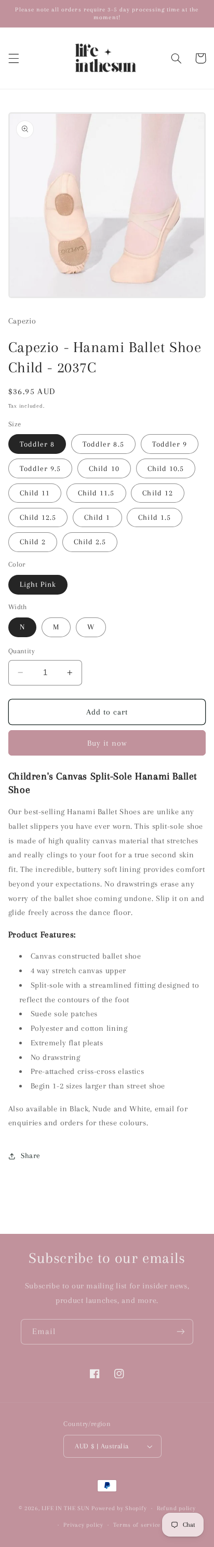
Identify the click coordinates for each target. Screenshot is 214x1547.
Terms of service (136, 1525)
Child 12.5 (38, 517)
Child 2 (33, 541)
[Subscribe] (181, 1331)
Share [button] (31, 1155)
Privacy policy (83, 1525)
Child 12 (157, 493)
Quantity (21, 651)
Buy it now (107, 743)
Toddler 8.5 (103, 444)
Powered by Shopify (118, 1508)
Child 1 (97, 517)
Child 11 (35, 493)
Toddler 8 (37, 444)
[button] (13, 58)
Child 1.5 (154, 517)
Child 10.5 (166, 468)
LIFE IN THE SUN (66, 1508)
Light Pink (38, 584)
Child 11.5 (96, 493)
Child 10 (104, 468)
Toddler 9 (169, 444)
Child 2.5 (90, 541)
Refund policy (176, 1508)
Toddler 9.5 (40, 468)
